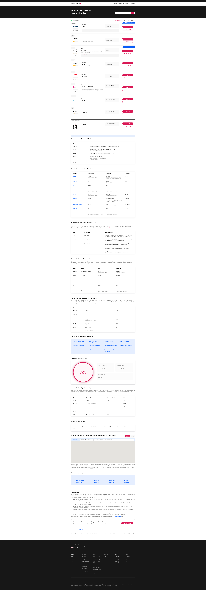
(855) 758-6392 (128, 102)
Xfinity (74, 189)
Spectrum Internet (85, 557)
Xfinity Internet (84, 568)
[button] (118, 3)
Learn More (116, 0)
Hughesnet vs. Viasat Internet (79, 341)
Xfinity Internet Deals (97, 569)
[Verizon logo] (75, 75)
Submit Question (127, 523)
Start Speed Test (83, 372)
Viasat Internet (84, 566)
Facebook (128, 556)
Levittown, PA (126, 480)
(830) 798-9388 (128, 126)
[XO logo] (75, 111)
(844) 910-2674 (128, 41)
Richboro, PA (111, 482)
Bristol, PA (96, 477)
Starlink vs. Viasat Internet (94, 349)
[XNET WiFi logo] (75, 101)
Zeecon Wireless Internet (77, 204)
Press (72, 561)
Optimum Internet (85, 571)
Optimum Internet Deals (97, 573)
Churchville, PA (127, 477)
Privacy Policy (117, 556)
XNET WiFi (75, 208)
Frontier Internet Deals (97, 565)
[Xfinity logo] (75, 39)
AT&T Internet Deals (96, 556)
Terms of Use (117, 557)
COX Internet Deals (96, 564)
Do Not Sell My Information (117, 562)
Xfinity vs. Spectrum (124, 341)
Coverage (127, 436)
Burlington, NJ (111, 477)
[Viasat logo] (75, 63)
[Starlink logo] (75, 50)
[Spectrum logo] (75, 26)
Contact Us (73, 563)
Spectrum (75, 181)
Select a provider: (75, 439)
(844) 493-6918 (128, 53)
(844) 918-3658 (128, 89)
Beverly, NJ (78, 477)
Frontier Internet (85, 564)
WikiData (127, 563)
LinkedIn (127, 557)
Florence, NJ (96, 480)
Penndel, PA (96, 482)
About (72, 556)
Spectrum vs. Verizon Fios (78, 349)
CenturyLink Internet (85, 561)
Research (105, 556)
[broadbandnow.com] (76, 3)
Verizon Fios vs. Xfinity (109, 341)
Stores (132, 436)
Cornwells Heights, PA (80, 480)
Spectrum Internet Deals (97, 557)
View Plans (128, 26)
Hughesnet (75, 185)
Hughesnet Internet (85, 569)
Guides (105, 557)
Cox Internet (84, 563)
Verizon (74, 194)
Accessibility (117, 559)
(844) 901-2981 (128, 29)
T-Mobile (75, 198)
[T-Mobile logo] (75, 87)
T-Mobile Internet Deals (97, 559)
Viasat (74, 212)
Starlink (74, 176)
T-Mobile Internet (85, 559)
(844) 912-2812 (128, 65)
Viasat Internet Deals (96, 567)
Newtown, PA (79, 482)
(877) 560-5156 (128, 77)
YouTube (127, 561)
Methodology (118, 516)
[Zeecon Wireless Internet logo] (75, 125)
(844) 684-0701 (128, 114)
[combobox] (114, 440)
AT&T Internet (84, 556)
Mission (72, 557)
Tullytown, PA (126, 482)
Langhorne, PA (111, 480)
